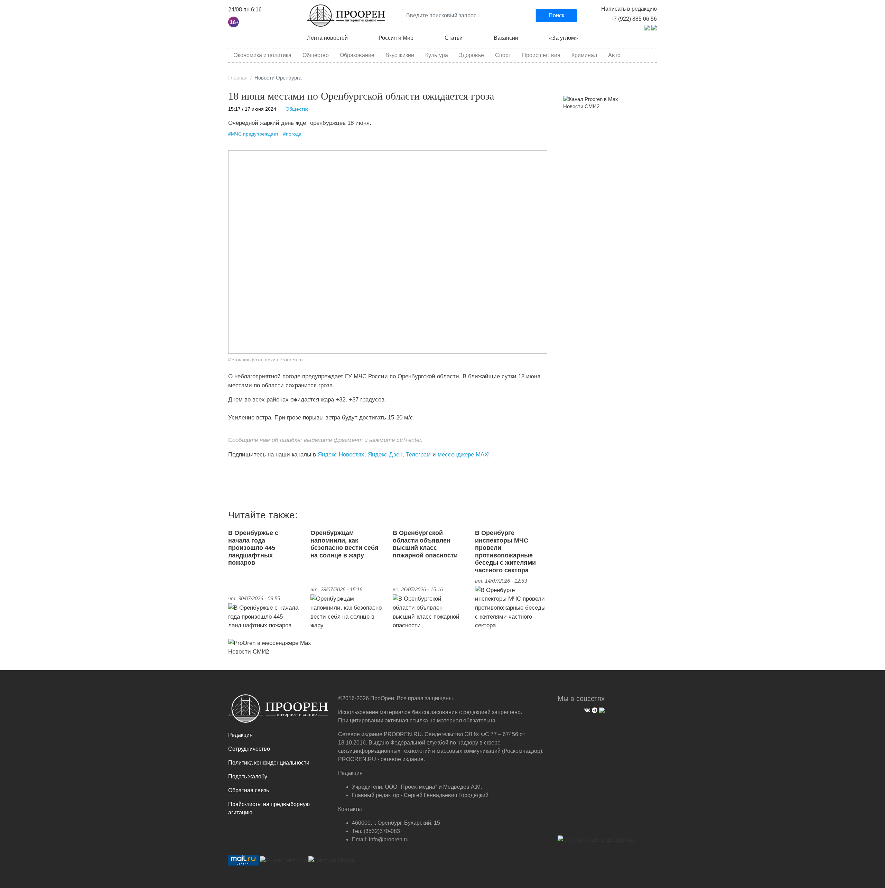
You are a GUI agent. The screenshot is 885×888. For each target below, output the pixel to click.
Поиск (556, 15)
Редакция (240, 735)
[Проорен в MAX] (654, 27)
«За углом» (563, 38)
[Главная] (346, 15)
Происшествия (541, 55)
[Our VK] (586, 709)
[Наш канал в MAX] (246, 468)
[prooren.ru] (278, 711)
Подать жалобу (247, 776)
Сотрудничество (249, 749)
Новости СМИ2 (248, 651)
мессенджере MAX (463, 454)
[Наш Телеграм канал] (241, 468)
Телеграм (418, 454)
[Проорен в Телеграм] (647, 27)
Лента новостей (327, 38)
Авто (614, 55)
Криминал (584, 55)
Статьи (454, 38)
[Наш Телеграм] (593, 709)
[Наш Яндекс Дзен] (230, 468)
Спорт (503, 55)
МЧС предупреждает (254, 134)
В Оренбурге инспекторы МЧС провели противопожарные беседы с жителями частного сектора (505, 551)
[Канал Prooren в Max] (590, 99)
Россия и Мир (396, 38)
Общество (315, 55)
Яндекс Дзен (385, 454)
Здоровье (471, 55)
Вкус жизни (399, 55)
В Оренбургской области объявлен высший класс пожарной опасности (425, 544)
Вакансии (506, 38)
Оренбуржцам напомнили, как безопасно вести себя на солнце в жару (344, 544)
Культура (436, 55)
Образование (357, 55)
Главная (238, 78)
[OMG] (596, 842)
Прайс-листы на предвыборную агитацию (269, 808)
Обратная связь (248, 790)
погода (293, 134)
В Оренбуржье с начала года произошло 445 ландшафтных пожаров (253, 547)
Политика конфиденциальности (268, 763)
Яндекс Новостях (341, 454)
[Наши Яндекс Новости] (236, 468)
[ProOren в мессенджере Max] (269, 642)
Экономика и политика (262, 55)
